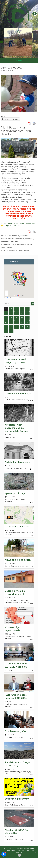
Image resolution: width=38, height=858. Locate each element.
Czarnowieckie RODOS (18, 393)
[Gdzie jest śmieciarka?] (19, 515)
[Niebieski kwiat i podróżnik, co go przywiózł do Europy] (19, 413)
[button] (1, 42)
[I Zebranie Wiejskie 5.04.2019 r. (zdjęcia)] (19, 652)
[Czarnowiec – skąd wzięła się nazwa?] (19, 347)
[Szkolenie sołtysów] (19, 719)
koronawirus (19, 239)
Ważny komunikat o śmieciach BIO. (16, 251)
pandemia (5, 242)
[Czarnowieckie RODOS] (19, 382)
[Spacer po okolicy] (19, 481)
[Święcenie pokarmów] (19, 787)
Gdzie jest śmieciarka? (17, 526)
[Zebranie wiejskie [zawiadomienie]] (19, 579)
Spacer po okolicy (15, 493)
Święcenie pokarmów (17, 798)
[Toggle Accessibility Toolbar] (35, 13)
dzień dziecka (8, 239)
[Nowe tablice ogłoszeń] (19, 548)
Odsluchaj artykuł (11, 119)
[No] (36, 852)
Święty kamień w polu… (18, 462)
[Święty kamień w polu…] (19, 450)
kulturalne (7, 236)
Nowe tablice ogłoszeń (18, 559)
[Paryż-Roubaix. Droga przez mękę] (19, 750)
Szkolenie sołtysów (15, 731)
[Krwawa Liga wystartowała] (19, 615)
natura (14, 236)
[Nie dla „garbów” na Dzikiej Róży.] (19, 818)
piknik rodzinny (15, 242)
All (6, 309)
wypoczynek (23, 236)
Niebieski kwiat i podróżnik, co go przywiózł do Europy (16, 427)
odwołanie (29, 239)
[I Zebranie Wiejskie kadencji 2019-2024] (19, 683)
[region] (18, 42)
